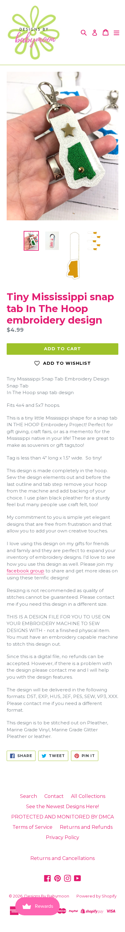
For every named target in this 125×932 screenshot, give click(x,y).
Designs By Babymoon (46, 896)
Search (28, 796)
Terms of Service (32, 827)
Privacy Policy (62, 837)
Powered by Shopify (96, 896)
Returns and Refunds (86, 827)
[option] (31, 240)
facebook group (25, 571)
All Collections (88, 796)
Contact (54, 796)
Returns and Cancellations (62, 858)
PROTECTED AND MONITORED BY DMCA (62, 817)
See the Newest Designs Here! (62, 806)
